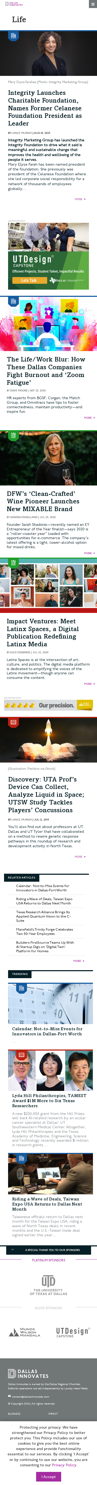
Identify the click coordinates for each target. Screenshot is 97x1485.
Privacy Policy (64, 1465)
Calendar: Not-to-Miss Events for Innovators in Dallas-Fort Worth (43, 888)
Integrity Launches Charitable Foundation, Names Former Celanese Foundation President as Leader (45, 108)
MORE (78, 199)
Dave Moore (19, 390)
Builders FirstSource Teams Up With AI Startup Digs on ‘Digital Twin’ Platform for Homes (45, 946)
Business (14, 1414)
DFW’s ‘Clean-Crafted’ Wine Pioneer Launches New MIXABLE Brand (43, 502)
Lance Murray (22, 133)
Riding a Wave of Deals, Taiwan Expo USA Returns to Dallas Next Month (44, 901)
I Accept (48, 1477)
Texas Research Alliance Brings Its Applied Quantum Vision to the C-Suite (43, 916)
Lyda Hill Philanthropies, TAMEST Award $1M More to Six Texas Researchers (49, 1101)
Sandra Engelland (23, 517)
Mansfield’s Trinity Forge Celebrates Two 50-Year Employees (44, 931)
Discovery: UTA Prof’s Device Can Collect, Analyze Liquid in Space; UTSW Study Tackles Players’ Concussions (46, 795)
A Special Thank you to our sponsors (52, 1250)
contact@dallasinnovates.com (30, 1396)
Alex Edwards (20, 652)
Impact (53, 1414)
